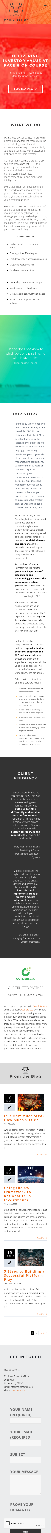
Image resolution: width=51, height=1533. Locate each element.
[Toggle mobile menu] (45, 6)
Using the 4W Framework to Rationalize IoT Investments (18, 1193)
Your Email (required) (21, 1435)
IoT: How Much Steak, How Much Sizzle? (25, 1117)
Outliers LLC (27, 1009)
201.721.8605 (18, 1390)
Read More (41, 1154)
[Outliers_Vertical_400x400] (25, 965)
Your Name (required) (21, 1412)
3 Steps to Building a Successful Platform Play (24, 1275)
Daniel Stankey (40, 1006)
